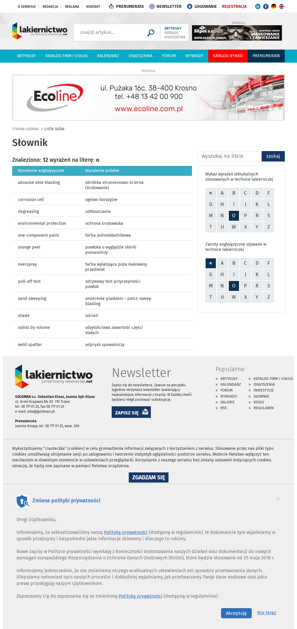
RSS (223, 408)
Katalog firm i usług (67, 55)
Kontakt (93, 7)
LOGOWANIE (206, 6)
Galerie (227, 402)
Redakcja (50, 7)
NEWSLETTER (169, 6)
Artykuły (26, 55)
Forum (169, 55)
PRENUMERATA (130, 6)
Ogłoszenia (140, 55)
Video (258, 402)
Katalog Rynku (228, 55)
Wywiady (194, 55)
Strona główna (25, 129)
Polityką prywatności (140, 596)
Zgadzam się (150, 478)
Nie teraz (266, 612)
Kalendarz (108, 55)
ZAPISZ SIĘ (127, 413)
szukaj (273, 156)
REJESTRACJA (234, 6)
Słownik (261, 396)
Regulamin (263, 408)
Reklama (72, 7)
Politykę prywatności (126, 532)
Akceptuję (236, 613)
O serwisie (27, 7)
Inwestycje (263, 390)
